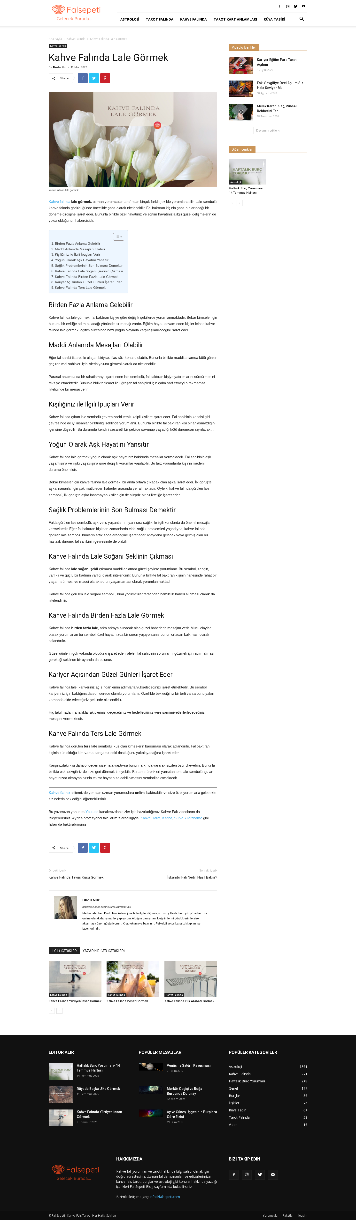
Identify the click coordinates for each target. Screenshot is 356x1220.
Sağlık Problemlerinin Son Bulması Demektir (89, 265)
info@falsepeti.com (165, 1196)
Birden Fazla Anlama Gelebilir (77, 243)
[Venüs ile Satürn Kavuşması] (151, 1067)
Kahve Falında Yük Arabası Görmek (189, 1001)
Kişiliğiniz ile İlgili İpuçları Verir (77, 254)
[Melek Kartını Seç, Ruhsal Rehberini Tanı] (241, 112)
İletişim (302, 1215)
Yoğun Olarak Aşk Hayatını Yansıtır (81, 260)
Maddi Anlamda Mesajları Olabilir (80, 249)
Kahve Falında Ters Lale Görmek (80, 287)
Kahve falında (59, 202)
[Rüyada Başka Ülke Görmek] (61, 1094)
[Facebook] (279, 6)
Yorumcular (271, 1215)
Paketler (288, 1215)
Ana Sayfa (55, 39)
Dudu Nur (60, 67)
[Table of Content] (118, 237)
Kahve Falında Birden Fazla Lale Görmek (86, 277)
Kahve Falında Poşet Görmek (127, 1001)
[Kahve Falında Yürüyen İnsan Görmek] (75, 979)
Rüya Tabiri (274, 19)
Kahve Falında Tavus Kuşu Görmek (76, 877)
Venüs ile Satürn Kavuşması (189, 1065)
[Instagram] (287, 6)
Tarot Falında (159, 19)
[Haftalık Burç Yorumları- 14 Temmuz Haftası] (247, 172)
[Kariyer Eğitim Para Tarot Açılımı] (241, 65)
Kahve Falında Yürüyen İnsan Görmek (75, 1001)
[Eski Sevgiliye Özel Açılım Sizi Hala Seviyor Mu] (241, 89)
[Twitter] (295, 6)
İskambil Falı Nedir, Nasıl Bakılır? (192, 877)
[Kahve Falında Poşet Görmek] (133, 979)
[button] (301, 19)
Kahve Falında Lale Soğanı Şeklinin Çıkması (89, 271)
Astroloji (129, 19)
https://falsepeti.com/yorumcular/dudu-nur (106, 906)
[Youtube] (303, 6)
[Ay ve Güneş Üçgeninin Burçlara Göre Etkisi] (151, 1113)
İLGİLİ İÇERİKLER (64, 951)
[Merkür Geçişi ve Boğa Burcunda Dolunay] (151, 1090)
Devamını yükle (266, 130)
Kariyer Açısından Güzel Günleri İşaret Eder (88, 282)
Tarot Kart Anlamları (235, 19)
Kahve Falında (193, 19)
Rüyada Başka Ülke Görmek (98, 1089)
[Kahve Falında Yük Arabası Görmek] (190, 979)
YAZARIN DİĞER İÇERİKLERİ (104, 951)
